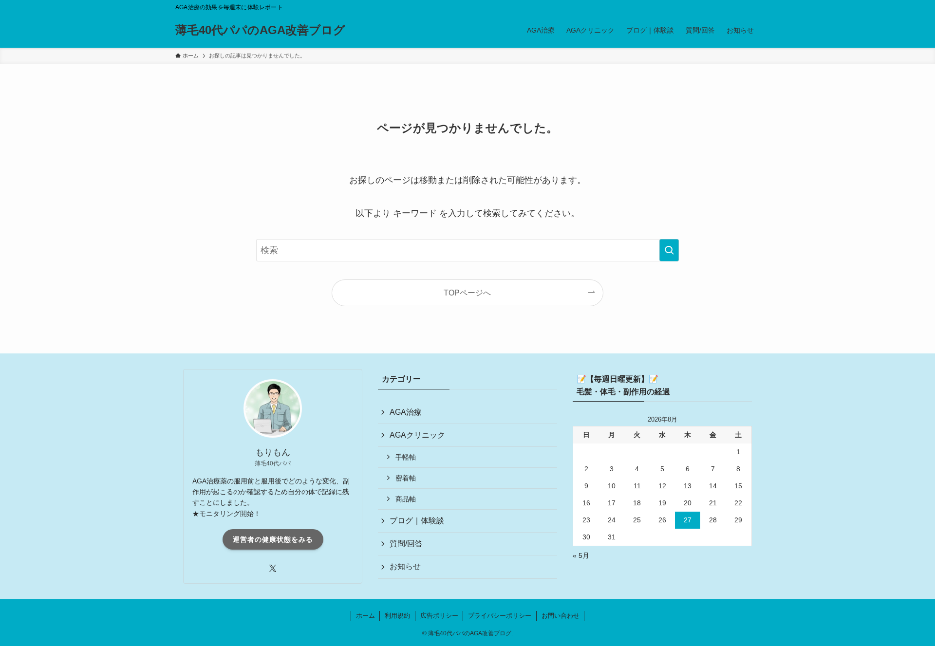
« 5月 (581, 555)
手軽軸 (405, 457)
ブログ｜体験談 (417, 521)
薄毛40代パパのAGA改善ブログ (260, 30)
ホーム (365, 615)
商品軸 (405, 499)
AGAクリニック (417, 435)
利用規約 (397, 615)
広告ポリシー (439, 615)
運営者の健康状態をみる (273, 539)
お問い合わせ (561, 615)
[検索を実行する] (669, 250)
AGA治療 (406, 412)
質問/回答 (406, 543)
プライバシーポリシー (499, 615)
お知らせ (405, 566)
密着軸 (405, 478)
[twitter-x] (273, 568)
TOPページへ (467, 292)
